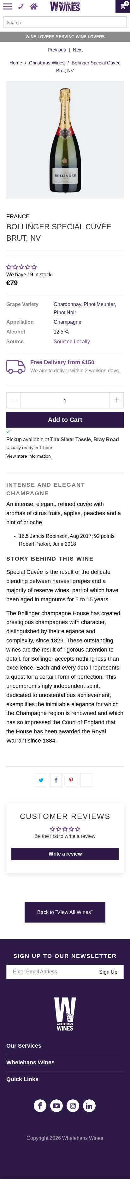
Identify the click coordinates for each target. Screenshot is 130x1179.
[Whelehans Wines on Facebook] (40, 1105)
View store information (28, 456)
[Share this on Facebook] (56, 780)
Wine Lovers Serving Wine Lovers (65, 36)
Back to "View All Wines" (65, 912)
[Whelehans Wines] (65, 6)
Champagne (67, 322)
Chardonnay (67, 304)
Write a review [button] (65, 854)
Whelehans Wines (82, 1138)
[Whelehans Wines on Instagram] (73, 1105)
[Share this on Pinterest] (71, 780)
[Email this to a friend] (86, 780)
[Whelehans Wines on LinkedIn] (89, 1105)
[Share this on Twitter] (41, 780)
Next (78, 49)
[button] (21, 267)
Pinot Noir (65, 312)
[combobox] (65, 21)
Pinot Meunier (99, 304)
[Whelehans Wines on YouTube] (56, 1105)
